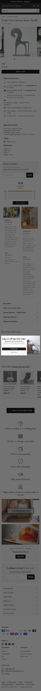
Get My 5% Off (14, 349)
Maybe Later (14, 352)
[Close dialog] (39, 337)
